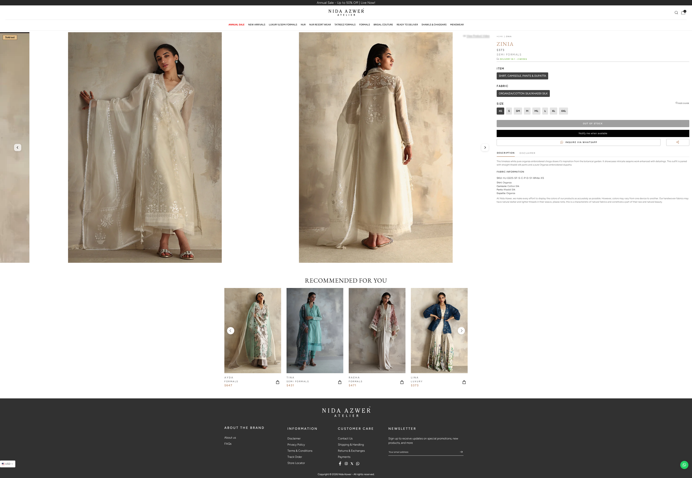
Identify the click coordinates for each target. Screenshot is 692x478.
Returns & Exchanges (351, 450)
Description (506, 153)
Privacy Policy (296, 444)
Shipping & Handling (351, 444)
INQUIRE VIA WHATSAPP (581, 142)
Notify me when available (593, 133)
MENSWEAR (457, 24)
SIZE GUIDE (683, 103)
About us (230, 437)
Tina (291, 377)
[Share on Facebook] (681, 146)
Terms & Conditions (299, 450)
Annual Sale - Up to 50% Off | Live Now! (346, 3)
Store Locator (296, 463)
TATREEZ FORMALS (345, 24)
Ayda (229, 377)
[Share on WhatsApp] (687, 146)
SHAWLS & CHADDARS (434, 24)
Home (500, 36)
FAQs (227, 443)
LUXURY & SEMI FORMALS (283, 24)
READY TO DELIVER (407, 24)
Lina (415, 377)
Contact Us (345, 438)
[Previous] (17, 147)
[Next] (485, 147)
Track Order (294, 457)
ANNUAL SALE (237, 24)
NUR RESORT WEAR (320, 24)
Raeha (354, 377)
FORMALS (364, 24)
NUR (303, 24)
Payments (344, 457)
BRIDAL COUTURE (383, 24)
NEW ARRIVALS (256, 24)
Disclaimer (528, 153)
